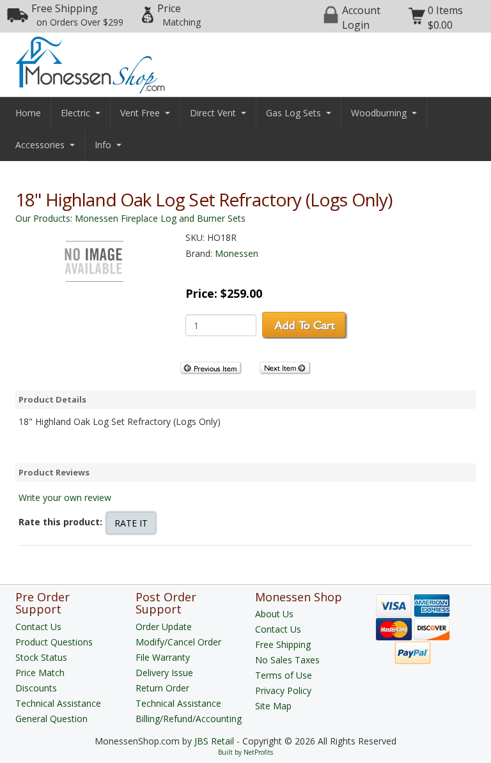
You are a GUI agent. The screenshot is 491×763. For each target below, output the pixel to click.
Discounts (36, 688)
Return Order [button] (162, 688)
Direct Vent (213, 113)
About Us (274, 614)
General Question (51, 719)
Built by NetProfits (245, 752)
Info (103, 145)
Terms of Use (283, 675)
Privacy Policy (283, 690)
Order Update (164, 626)
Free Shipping (77, 14)
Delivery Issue (164, 673)
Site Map (273, 706)
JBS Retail (214, 741)
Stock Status (41, 657)
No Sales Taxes (287, 660)
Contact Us (38, 626)
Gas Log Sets (293, 113)
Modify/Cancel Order (178, 642)
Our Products (42, 218)
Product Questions (54, 642)
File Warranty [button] (163, 657)
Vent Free (140, 113)
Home (28, 113)
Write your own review (65, 497)
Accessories (40, 145)
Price (179, 14)
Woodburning (379, 113)
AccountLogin (361, 17)
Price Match (40, 673)
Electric (75, 113)
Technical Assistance (58, 703)
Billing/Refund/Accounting (189, 719)
